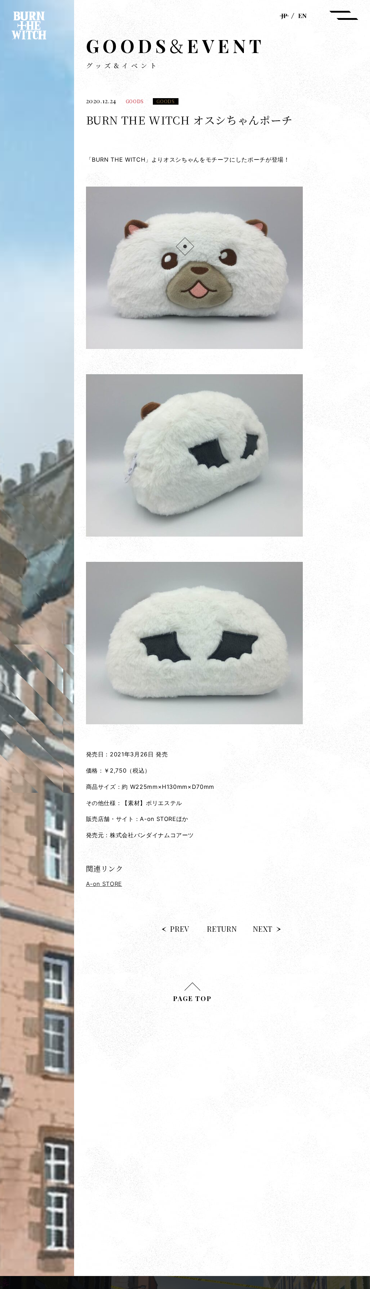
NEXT (262, 929)
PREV (179, 929)
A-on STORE (104, 883)
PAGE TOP (192, 998)
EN (302, 16)
